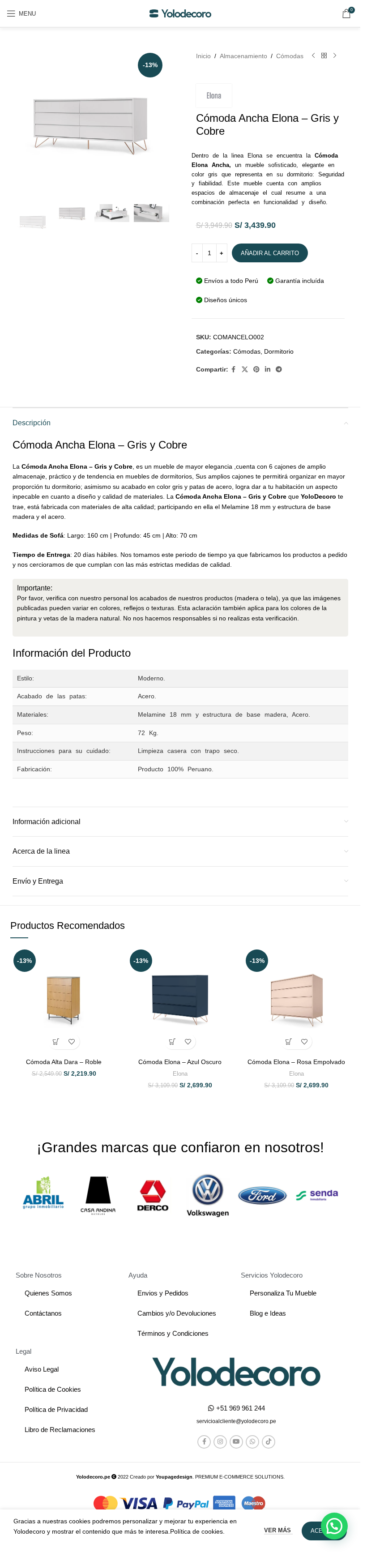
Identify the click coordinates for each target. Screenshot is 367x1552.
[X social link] (245, 369)
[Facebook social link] (233, 369)
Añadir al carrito (270, 253)
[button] (56, 1041)
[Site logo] (180, 13)
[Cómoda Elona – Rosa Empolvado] (296, 1000)
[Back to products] (324, 56)
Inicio (203, 56)
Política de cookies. (197, 1531)
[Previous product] (313, 56)
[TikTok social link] (268, 1442)
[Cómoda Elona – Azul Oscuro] (180, 1000)
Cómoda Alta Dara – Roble (64, 1061)
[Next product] (334, 56)
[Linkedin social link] (267, 369)
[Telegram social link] (279, 369)
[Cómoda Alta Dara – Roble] (64, 1000)
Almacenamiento (243, 56)
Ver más (278, 1530)
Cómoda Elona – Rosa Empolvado (296, 1061)
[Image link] (236, 1371)
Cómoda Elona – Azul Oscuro (180, 1061)
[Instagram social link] (220, 1442)
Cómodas (289, 56)
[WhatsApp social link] (252, 1442)
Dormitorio (279, 351)
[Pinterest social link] (256, 369)
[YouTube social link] (236, 1442)
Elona (180, 1073)
